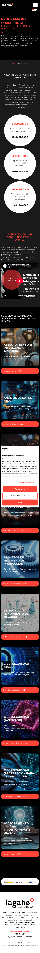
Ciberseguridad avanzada (14, 743)
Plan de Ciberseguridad (13, 690)
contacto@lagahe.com (20, 931)
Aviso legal (12, 942)
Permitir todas (20, 489)
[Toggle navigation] (35, 5)
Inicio (14, 63)
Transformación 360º (12, 854)
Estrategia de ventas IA (13, 530)
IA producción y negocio (13, 584)
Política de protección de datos (13, 945)
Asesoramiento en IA (12, 371)
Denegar (20, 502)
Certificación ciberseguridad (15, 796)
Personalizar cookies (26, 482)
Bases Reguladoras (20, 107)
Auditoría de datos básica (14, 424)
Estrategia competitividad (14, 637)
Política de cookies (24, 942)
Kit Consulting (22, 85)
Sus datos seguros (32, 945)
